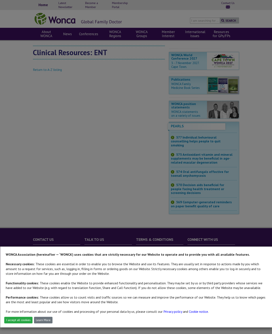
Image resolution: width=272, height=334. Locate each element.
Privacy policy (172, 311)
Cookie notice (198, 311)
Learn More (43, 320)
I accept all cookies (18, 320)
